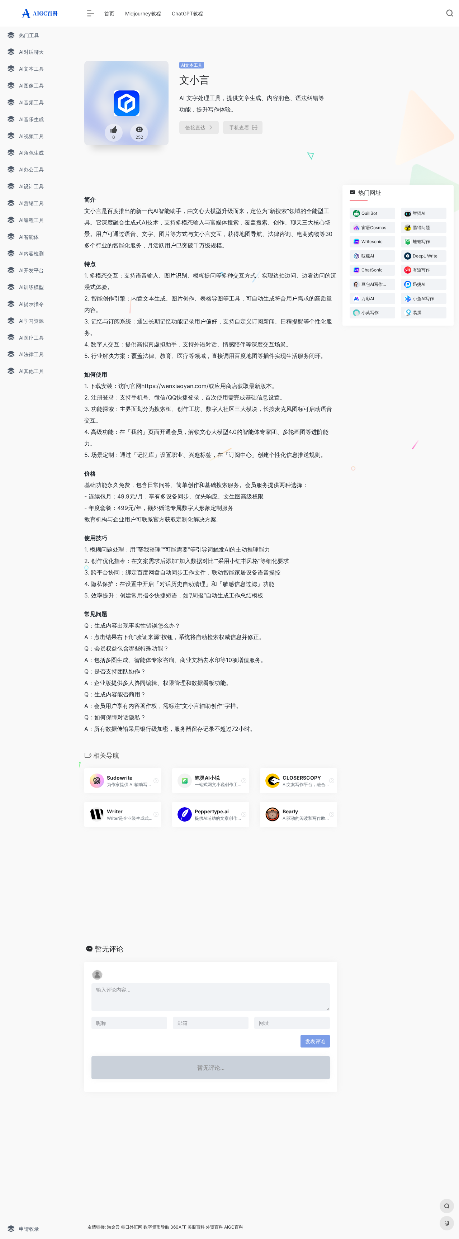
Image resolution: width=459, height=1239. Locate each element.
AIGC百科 (233, 1227)
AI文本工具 (191, 65)
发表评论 (315, 1041)
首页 (109, 13)
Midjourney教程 (143, 13)
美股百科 (196, 1227)
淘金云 (113, 1227)
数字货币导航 (156, 1227)
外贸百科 (214, 1227)
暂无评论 (109, 949)
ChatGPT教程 (187, 13)
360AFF (178, 1227)
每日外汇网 (131, 1227)
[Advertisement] (396, 106)
